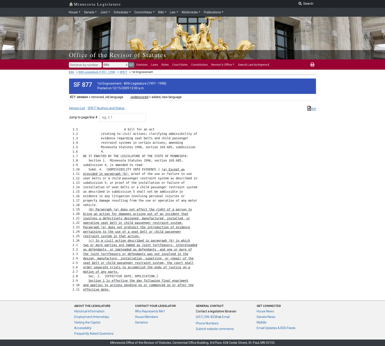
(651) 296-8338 (207, 317)
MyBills (261, 322)
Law (173, 12)
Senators (141, 322)
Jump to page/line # (83, 117)
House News (265, 311)
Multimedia (190, 12)
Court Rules (180, 64)
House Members (146, 317)
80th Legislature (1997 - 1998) (96, 72)
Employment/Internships (91, 317)
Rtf (313, 109)
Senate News (266, 317)
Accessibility (83, 328)
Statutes (141, 64)
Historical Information (89, 311)
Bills (161, 12)
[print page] (312, 64)
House (73, 12)
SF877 (123, 72)
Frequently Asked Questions (94, 333)
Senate (89, 12)
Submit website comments (215, 329)
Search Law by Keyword (253, 64)
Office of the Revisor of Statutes (117, 55)
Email (226, 317)
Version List (77, 108)
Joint (103, 12)
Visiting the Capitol (87, 322)
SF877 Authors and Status (106, 108)
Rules (165, 64)
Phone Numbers (207, 323)
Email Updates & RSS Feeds (276, 328)
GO (131, 65)
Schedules (121, 12)
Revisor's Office (221, 64)
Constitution (199, 64)
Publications (212, 12)
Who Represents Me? (150, 311)
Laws (154, 64)
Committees (143, 12)
